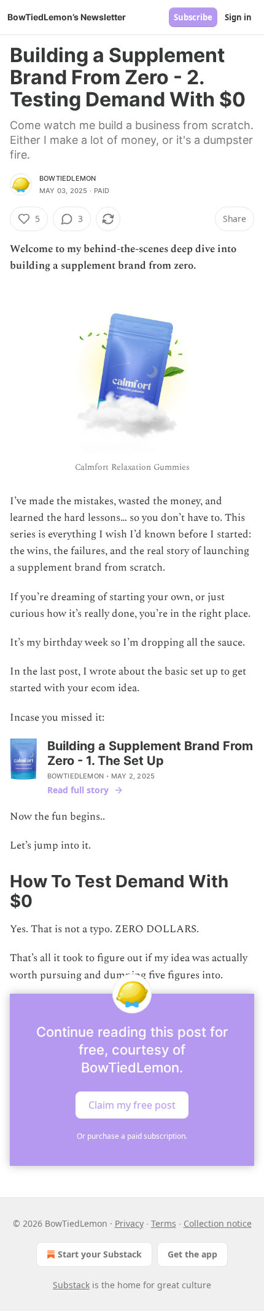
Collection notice (218, 1223)
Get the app (192, 1254)
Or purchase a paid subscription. (132, 1136)
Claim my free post (132, 1104)
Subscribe (193, 17)
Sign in (238, 17)
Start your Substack (100, 1254)
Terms (163, 1223)
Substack (71, 1285)
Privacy (129, 1223)
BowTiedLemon (67, 178)
